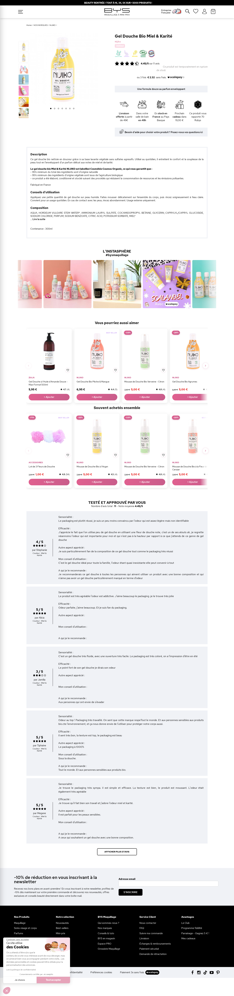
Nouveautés (62, 923)
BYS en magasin (106, 938)
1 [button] (50, 108)
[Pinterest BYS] (218, 972)
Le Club (185, 923)
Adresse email (127, 879)
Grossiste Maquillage (109, 948)
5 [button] (66, 108)
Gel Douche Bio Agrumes (184, 381)
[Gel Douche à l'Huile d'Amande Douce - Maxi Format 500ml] (49, 351)
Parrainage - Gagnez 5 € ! (195, 933)
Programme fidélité (191, 928)
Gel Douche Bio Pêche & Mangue (92, 381)
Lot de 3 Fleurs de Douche (42, 466)
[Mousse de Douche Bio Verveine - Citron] (144, 351)
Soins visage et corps (25, 928)
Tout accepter (53, 979)
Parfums (18, 933)
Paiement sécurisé (149, 948)
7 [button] (73, 108)
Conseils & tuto (106, 933)
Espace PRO (104, 943)
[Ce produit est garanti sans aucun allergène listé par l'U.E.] (126, 54)
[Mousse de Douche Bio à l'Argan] (97, 436)
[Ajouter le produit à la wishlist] (67, 370)
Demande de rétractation (153, 954)
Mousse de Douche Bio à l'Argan (92, 466)
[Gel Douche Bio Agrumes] (192, 351)
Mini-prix (60, 933)
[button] (7, 990)
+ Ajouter (49, 397)
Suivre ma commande (151, 933)
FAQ (141, 928)
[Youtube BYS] (212, 972)
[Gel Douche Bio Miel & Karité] (23, 46)
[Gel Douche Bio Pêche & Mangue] (97, 351)
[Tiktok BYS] (205, 972)
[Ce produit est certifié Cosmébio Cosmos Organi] (143, 54)
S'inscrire (131, 892)
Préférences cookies (101, 972)
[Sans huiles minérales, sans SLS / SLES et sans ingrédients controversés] (134, 54)
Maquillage (19, 923)
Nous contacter (147, 923)
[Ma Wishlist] (195, 12)
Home (29, 25)
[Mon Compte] (204, 11)
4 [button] (62, 108)
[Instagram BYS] (199, 972)
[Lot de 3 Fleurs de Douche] (49, 436)
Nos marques (105, 928)
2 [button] (54, 108)
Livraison (144, 938)
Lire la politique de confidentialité (21, 969)
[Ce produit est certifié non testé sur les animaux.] (118, 54)
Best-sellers (62, 928)
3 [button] (58, 108)
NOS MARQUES (41, 25)
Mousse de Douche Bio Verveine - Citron (144, 381)
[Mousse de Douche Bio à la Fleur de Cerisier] (192, 436)
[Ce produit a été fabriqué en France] (151, 54)
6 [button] (70, 108)
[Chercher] (185, 12)
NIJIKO (53, 25)
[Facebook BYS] (193, 972)
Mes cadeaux (188, 938)
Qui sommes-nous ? (108, 923)
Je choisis (20, 979)
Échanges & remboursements (155, 943)
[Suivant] (205, 366)
